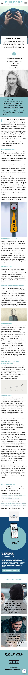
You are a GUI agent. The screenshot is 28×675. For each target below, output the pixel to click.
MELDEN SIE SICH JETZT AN (11, 570)
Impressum (14, 667)
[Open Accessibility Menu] (24, 671)
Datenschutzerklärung (15, 669)
